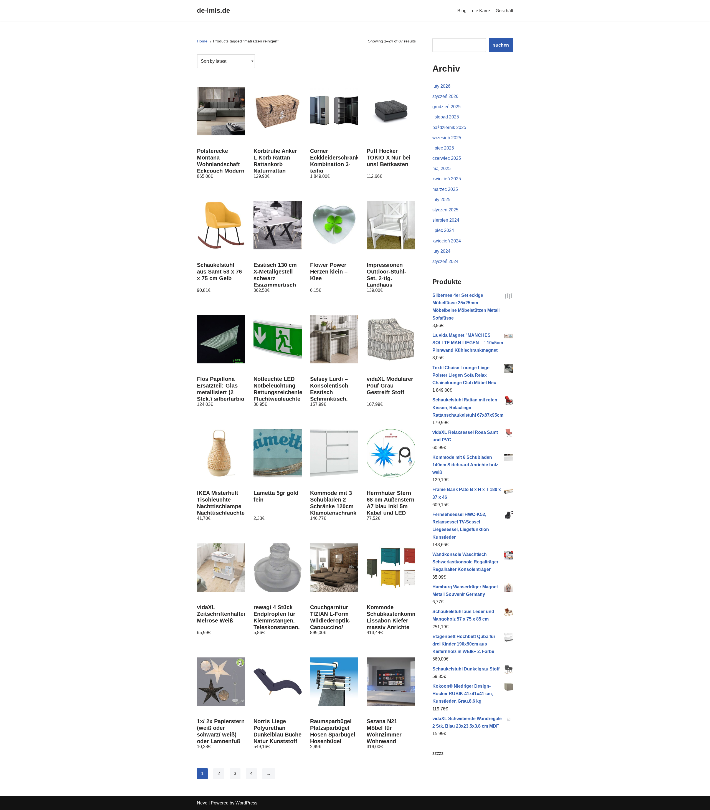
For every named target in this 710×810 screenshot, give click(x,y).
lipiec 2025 (443, 148)
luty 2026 (441, 86)
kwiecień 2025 (446, 178)
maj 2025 (441, 168)
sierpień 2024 (445, 220)
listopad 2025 (445, 117)
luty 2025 (441, 199)
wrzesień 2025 (446, 137)
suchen (501, 45)
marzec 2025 (445, 189)
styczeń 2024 (445, 261)
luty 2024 (441, 251)
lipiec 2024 (443, 230)
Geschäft (504, 10)
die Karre (481, 10)
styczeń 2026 (445, 96)
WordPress (246, 803)
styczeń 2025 (445, 209)
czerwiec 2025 (446, 158)
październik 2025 (449, 127)
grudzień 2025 (446, 106)
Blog (461, 10)
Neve (202, 803)
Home (202, 41)
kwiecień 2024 (446, 241)
